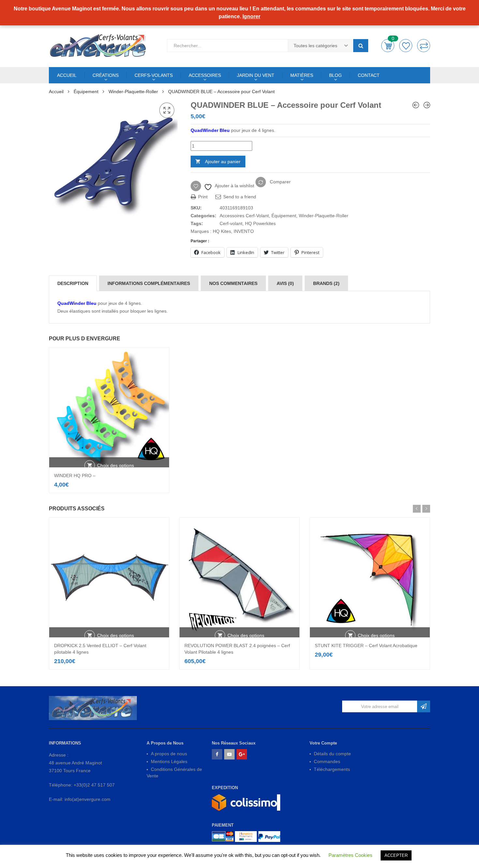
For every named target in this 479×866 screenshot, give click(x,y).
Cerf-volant (231, 223)
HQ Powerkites (260, 223)
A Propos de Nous (165, 743)
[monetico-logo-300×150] (246, 836)
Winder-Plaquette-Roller (133, 91)
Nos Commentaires (233, 283)
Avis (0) (285, 283)
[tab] (73, 283)
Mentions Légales (169, 761)
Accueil (56, 91)
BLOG (335, 75)
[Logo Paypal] (269, 836)
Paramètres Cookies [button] (350, 855)
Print (202, 196)
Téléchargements (332, 769)
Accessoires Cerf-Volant (244, 215)
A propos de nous (169, 753)
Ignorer (251, 16)
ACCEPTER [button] (396, 855)
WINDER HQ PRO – (74, 475)
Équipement (86, 91)
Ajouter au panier (222, 161)
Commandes (327, 761)
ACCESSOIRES (205, 75)
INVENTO (244, 231)
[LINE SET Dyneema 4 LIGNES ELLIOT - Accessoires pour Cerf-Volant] (427, 105)
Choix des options (115, 465)
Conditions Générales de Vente (174, 772)
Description (72, 283)
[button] (166, 110)
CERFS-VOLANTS (154, 75)
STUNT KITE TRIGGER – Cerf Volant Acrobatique (366, 645)
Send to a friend (239, 196)
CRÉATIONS (106, 75)
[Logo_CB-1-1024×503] (223, 836)
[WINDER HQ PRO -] (416, 105)
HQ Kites (222, 231)
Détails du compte (332, 753)
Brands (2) (326, 283)
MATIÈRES (301, 75)
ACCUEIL (67, 75)
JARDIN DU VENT (255, 75)
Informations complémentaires (149, 283)
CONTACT (369, 75)
